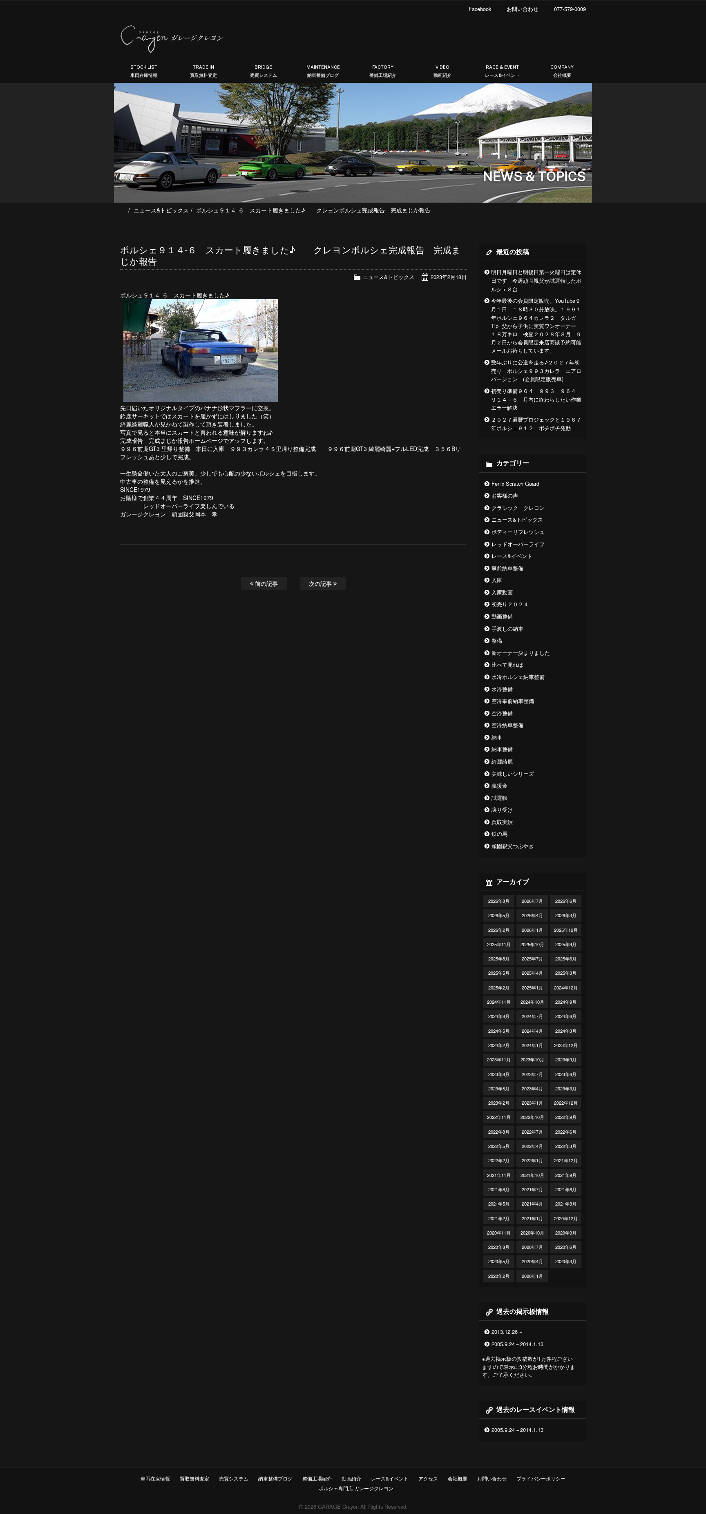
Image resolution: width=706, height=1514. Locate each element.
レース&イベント (512, 556)
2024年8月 (498, 1016)
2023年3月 (565, 1088)
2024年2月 (498, 1045)
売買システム (233, 1478)
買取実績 (502, 822)
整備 (497, 640)
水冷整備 (502, 689)
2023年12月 (566, 1045)
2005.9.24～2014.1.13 (517, 1344)
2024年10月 (532, 1001)
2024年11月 (499, 1001)
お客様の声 (505, 495)
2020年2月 (498, 1276)
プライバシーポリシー (540, 1478)
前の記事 (265, 583)
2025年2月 (498, 987)
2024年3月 (565, 1030)
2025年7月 (532, 958)
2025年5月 (498, 972)
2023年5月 (498, 1088)
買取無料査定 (194, 1478)
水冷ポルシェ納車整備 (518, 677)
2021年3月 (565, 1203)
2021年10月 (532, 1175)
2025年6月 (565, 958)
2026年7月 (532, 901)
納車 (497, 737)
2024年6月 (565, 1016)
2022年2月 (498, 1160)
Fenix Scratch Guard (515, 483)
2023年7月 (532, 1074)
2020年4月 (532, 1261)
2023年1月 (532, 1102)
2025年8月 (498, 958)
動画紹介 (351, 1478)
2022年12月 (566, 1102)
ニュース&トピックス (161, 210)
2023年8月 (498, 1074)
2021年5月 (498, 1203)
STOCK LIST (143, 71)
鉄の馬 (499, 833)
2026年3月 (565, 915)
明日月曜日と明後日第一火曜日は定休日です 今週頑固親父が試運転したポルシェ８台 (536, 280)
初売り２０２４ (510, 604)
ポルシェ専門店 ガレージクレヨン (354, 1488)
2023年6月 (565, 1074)
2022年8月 (498, 1131)
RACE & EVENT (502, 71)
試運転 (499, 798)
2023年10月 (532, 1059)
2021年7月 (532, 1189)
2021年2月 (498, 1218)
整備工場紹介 (317, 1478)
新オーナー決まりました (521, 653)
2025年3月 (565, 972)
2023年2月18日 (449, 277)
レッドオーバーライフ (518, 544)
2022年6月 (565, 1131)
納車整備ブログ (275, 1478)
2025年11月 (499, 944)
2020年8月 (498, 1247)
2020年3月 (565, 1261)
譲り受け (502, 809)
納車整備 (502, 749)
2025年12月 (566, 930)
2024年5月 (498, 1030)
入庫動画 (502, 592)
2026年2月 (498, 930)
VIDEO (442, 71)
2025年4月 (532, 972)
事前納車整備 (507, 568)
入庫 (497, 580)
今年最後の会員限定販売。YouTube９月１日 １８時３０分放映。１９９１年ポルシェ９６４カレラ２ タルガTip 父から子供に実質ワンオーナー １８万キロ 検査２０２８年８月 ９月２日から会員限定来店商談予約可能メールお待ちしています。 (536, 326)
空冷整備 (502, 713)
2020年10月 (532, 1232)
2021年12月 (566, 1160)
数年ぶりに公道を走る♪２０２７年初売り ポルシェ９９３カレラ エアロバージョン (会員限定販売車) (536, 370)
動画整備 (502, 616)
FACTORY (382, 71)
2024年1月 (532, 1045)
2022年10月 (532, 1117)
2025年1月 (532, 987)
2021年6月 (565, 1189)
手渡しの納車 (507, 628)
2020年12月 (566, 1218)
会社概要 (457, 1478)
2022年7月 (532, 1131)
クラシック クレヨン (518, 507)
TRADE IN (203, 71)
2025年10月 (532, 944)
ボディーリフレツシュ (518, 532)
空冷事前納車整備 (513, 701)
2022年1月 (532, 1160)
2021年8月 (498, 1189)
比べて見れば (507, 664)
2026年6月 (565, 901)
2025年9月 (565, 944)
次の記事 (321, 583)
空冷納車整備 (507, 725)
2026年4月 (532, 915)
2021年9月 (565, 1175)
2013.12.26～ (507, 1331)
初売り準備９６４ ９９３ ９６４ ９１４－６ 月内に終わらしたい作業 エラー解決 (539, 399)
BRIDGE (263, 71)
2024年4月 (532, 1030)
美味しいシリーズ (513, 773)
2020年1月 (532, 1276)
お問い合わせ (492, 1478)
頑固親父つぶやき (513, 846)
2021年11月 (499, 1175)
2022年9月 (565, 1117)
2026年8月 (498, 901)
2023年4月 (532, 1088)
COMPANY (562, 71)
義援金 (499, 785)
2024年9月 (565, 1001)
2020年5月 (498, 1261)
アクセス (428, 1478)
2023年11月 (499, 1059)
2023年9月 (565, 1059)
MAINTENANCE (323, 71)
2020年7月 (532, 1247)
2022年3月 (565, 1146)
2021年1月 (532, 1218)
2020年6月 (565, 1247)
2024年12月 (566, 987)
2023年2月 (498, 1102)
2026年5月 (498, 915)
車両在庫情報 (155, 1478)
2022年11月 (499, 1117)
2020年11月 (499, 1232)
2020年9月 (565, 1232)
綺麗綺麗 (502, 761)
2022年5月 (498, 1146)
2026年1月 (532, 930)
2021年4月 (532, 1203)
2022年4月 (532, 1146)
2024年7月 (532, 1016)
